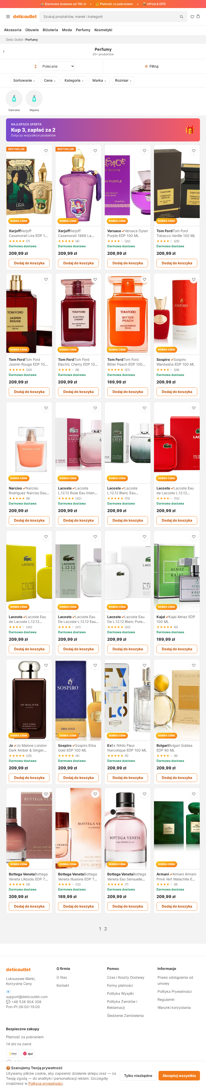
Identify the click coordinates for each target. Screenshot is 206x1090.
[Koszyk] (198, 16)
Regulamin (166, 999)
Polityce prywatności (45, 1083)
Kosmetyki (103, 30)
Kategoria (74, 80)
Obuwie (32, 30)
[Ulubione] (192, 17)
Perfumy (83, 30)
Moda (67, 30)
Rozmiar (123, 80)
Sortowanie (24, 80)
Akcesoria (12, 30)
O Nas (62, 977)
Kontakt (63, 985)
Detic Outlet (14, 39)
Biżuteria (50, 30)
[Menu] (8, 17)
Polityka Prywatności (175, 991)
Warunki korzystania (174, 1007)
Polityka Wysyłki (120, 993)
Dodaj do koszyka (29, 263)
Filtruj (151, 66)
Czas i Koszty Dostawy (125, 977)
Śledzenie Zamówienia (125, 1015)
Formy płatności (120, 985)
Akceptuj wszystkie (179, 1075)
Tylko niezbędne (138, 1075)
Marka (99, 80)
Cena (50, 80)
